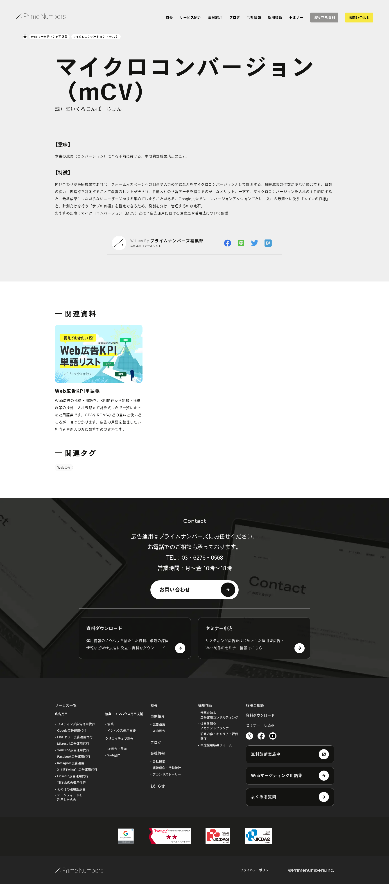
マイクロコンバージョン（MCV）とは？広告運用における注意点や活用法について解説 (154, 213)
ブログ (234, 17)
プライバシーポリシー (256, 870)
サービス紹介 (190, 17)
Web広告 (63, 467)
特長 (169, 17)
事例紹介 (215, 17)
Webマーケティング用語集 (49, 36)
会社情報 (254, 17)
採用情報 (275, 17)
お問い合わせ (359, 17)
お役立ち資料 (324, 17)
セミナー (296, 17)
